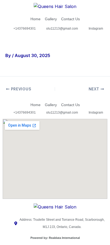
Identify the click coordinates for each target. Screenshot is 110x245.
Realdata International (64, 237)
